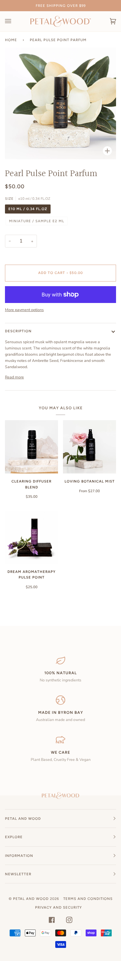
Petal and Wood (31, 898)
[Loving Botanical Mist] (89, 446)
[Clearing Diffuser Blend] (31, 446)
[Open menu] (14, 21)
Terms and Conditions (88, 898)
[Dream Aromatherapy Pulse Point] (31, 537)
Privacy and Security (58, 907)
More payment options (24, 309)
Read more (14, 377)
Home (11, 40)
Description (18, 331)
